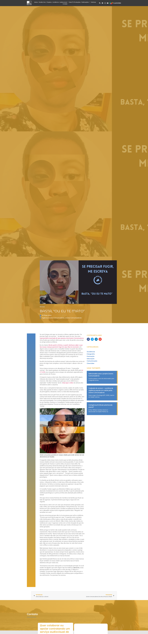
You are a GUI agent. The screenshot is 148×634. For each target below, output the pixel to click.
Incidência (56, 2)
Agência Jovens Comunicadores (53, 318)
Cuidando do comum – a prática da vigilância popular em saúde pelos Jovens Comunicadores (100, 390)
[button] (99, 3)
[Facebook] (102, 3)
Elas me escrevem (73, 347)
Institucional (63, 2)
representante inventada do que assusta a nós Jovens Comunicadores (62, 338)
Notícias (93, 2)
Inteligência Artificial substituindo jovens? (100, 406)
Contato (65, 4)
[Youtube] (108, 3)
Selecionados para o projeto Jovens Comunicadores (100, 374)
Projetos (49, 2)
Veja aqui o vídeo (67, 383)
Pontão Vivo (42, 2)
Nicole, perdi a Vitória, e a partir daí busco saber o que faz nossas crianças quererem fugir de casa (61, 346)
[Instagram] (105, 3)
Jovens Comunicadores (73, 318)
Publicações (85, 2)
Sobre (36, 2)
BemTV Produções (75, 2)
